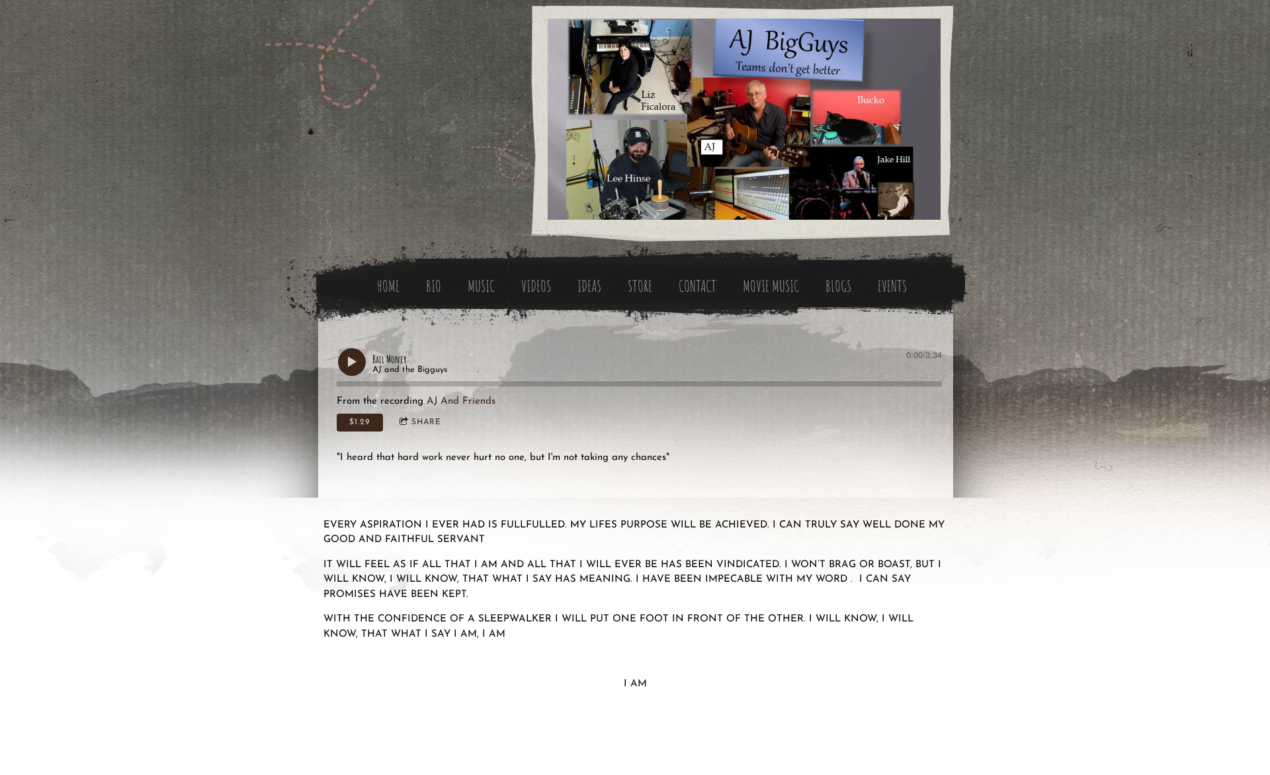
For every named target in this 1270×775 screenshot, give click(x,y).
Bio (433, 286)
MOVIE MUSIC (771, 286)
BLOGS (838, 286)
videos (536, 286)
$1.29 (359, 422)
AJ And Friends (461, 401)
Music (481, 286)
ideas (589, 286)
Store (640, 286)
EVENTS (892, 286)
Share (426, 422)
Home (388, 286)
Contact (697, 286)
